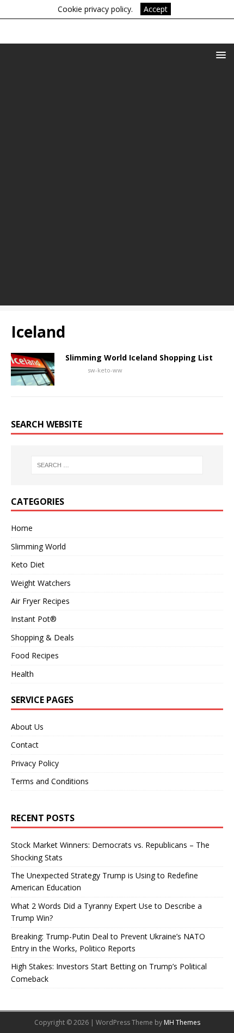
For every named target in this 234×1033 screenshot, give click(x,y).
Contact (25, 744)
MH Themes (182, 1022)
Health (22, 674)
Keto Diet (28, 564)
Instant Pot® (34, 619)
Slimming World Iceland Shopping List (139, 357)
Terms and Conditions (50, 781)
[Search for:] (117, 465)
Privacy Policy (35, 763)
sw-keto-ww (105, 370)
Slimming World (38, 546)
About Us (27, 727)
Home (22, 528)
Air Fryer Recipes (40, 601)
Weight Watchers (41, 583)
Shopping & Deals (42, 637)
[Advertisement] (117, 188)
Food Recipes (35, 655)
